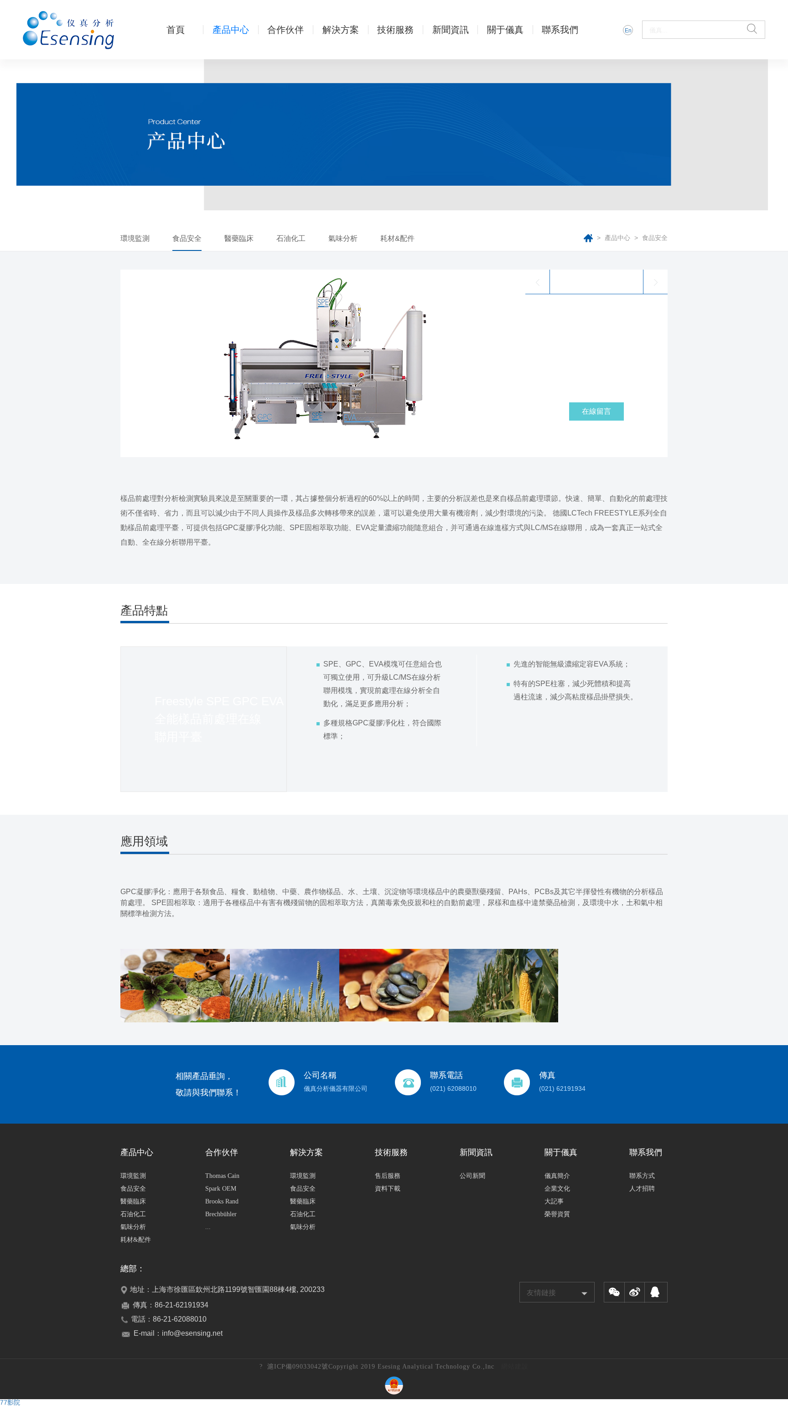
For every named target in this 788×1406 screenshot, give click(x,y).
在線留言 (596, 411)
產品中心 (618, 237)
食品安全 (187, 238)
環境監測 (135, 238)
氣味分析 (343, 238)
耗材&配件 (397, 238)
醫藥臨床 (239, 238)
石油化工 (291, 238)
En (628, 30)
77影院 (10, 1402)
